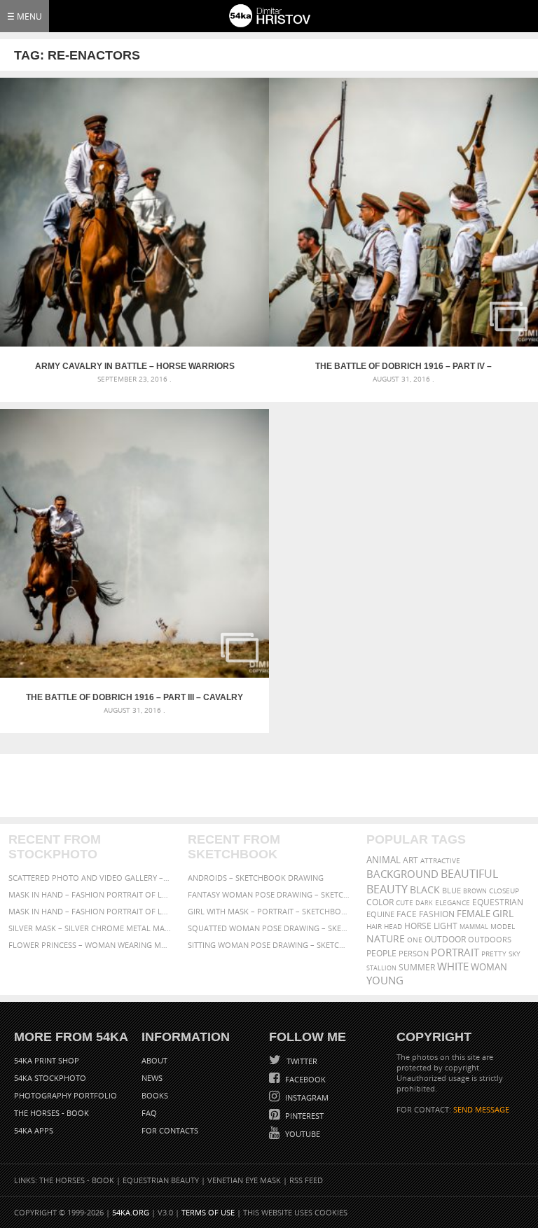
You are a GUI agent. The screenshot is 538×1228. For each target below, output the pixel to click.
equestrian (497, 902)
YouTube (301, 1134)
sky (514, 953)
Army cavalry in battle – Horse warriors (135, 366)
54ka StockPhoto (50, 1078)
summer (417, 967)
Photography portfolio (65, 1095)
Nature (385, 938)
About (154, 1060)
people (381, 953)
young (385, 980)
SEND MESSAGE (481, 1109)
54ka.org (130, 1212)
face (406, 913)
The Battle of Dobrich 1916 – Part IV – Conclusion (403, 366)
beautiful (469, 873)
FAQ (149, 1113)
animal (383, 860)
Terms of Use (208, 1212)
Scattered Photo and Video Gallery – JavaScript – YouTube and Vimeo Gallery (90, 877)
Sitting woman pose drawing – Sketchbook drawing (269, 945)
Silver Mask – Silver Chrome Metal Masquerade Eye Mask (90, 928)
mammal (474, 926)
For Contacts (170, 1130)
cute (404, 902)
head (393, 926)
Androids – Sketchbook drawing (256, 877)
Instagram (306, 1097)
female (473, 914)
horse (418, 926)
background (402, 874)
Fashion (437, 914)
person (414, 953)
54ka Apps (33, 1130)
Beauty (387, 889)
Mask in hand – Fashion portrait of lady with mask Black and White (90, 894)
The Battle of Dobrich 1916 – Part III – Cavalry (134, 697)
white (453, 966)
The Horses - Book (51, 1113)
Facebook (304, 1079)
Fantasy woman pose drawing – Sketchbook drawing (269, 894)
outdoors (489, 939)
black (425, 889)
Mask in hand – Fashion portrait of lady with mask (90, 911)
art (410, 860)
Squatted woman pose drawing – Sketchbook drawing (269, 928)
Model (502, 926)
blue (451, 890)
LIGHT (445, 926)
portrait (455, 952)
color (380, 902)
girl (502, 913)
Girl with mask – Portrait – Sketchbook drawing (269, 911)
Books (155, 1095)
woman (489, 967)
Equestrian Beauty (161, 1180)
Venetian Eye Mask (244, 1180)
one (414, 939)
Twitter (300, 1061)
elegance (452, 902)
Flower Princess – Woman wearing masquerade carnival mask (90, 945)
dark (424, 902)
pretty (493, 953)
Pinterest (303, 1115)
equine (380, 914)
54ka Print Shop (46, 1060)
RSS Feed (306, 1180)
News (152, 1078)
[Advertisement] (272, 785)
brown (475, 890)
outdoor (445, 939)
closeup (504, 890)
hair (374, 926)
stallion (381, 967)
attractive (440, 860)
